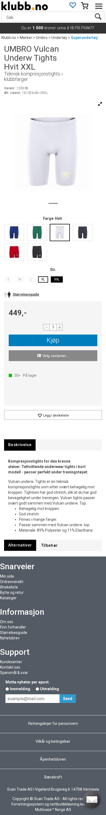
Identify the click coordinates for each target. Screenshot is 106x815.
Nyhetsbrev (10, 638)
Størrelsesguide (13, 632)
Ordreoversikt (11, 582)
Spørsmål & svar (14, 672)
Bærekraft (53, 777)
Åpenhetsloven (53, 759)
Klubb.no (8, 37)
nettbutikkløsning (64, 804)
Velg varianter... (55, 356)
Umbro (42, 37)
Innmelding (20, 689)
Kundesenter (11, 662)
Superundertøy (84, 37)
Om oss (6, 622)
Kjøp (53, 340)
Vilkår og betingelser (53, 741)
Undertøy (59, 37)
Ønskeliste (9, 587)
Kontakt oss (10, 667)
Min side (7, 576)
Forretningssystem (27, 804)
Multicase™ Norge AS (53, 809)
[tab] (20, 444)
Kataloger (8, 598)
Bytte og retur (12, 592)
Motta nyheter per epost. (27, 682)
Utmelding (49, 689)
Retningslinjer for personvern (53, 723)
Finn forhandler (13, 627)
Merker (26, 37)
